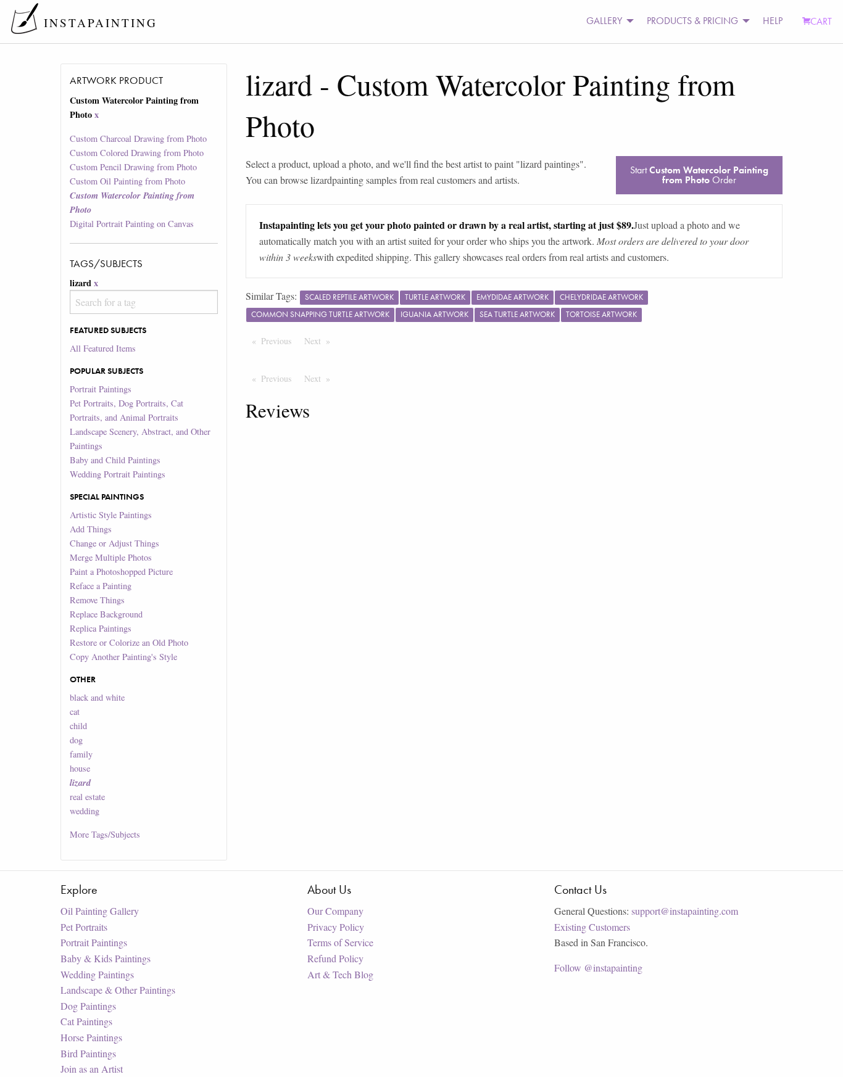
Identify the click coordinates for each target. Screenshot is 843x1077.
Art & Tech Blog (340, 974)
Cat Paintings (86, 1021)
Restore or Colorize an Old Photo (129, 642)
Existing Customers (592, 926)
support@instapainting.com (684, 910)
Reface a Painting (100, 586)
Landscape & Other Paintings (117, 989)
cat (75, 711)
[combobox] (143, 302)
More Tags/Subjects (105, 834)
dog (76, 740)
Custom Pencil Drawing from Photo (133, 167)
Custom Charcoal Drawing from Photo (138, 138)
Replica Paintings (100, 628)
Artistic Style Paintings (111, 515)
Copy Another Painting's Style (123, 656)
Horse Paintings (91, 1037)
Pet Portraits (83, 926)
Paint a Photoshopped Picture (121, 571)
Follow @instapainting (598, 967)
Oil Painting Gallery (99, 910)
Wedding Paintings (97, 974)
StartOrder (699, 174)
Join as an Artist (91, 1068)
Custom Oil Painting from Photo (127, 181)
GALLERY (604, 20)
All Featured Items (103, 348)
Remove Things (97, 600)
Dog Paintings (88, 1005)
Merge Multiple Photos (111, 557)
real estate (87, 797)
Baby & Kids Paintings (105, 958)
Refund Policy (335, 958)
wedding (84, 811)
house (80, 768)
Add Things (91, 529)
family (81, 754)
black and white (97, 697)
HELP (773, 20)
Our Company (335, 910)
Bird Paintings (88, 1053)
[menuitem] (606, 21)
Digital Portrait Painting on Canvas (132, 223)
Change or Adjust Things (114, 543)
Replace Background (106, 614)
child (78, 726)
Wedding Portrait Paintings (117, 474)
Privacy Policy (335, 926)
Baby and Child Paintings (115, 460)
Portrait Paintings (100, 389)
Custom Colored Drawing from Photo (137, 153)
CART (821, 21)
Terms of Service (340, 942)
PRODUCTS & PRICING (692, 20)
